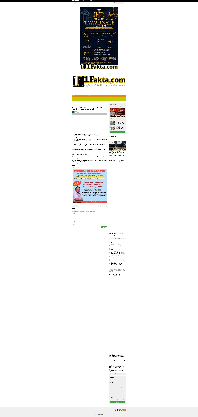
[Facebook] (115, 410)
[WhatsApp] (123, 410)
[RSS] (125, 410)
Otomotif (88, 95)
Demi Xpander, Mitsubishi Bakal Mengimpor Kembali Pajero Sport (120, 399)
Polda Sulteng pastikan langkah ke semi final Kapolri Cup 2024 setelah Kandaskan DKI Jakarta (118, 246)
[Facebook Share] (98, 206)
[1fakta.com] (99, 81)
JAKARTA (109, 97)
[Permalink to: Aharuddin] (73, 111)
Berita (76, 95)
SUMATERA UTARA (104, 97)
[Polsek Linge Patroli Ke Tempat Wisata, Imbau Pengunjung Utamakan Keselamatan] (117, 390)
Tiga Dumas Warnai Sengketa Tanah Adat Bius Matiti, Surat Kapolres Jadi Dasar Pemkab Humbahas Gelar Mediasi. (118, 260)
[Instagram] (121, 410)
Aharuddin (75, 111)
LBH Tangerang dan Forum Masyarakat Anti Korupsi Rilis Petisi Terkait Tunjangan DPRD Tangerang (118, 249)
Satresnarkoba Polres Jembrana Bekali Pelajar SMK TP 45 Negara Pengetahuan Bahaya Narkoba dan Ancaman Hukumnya (117, 352)
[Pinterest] (119, 410)
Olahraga (92, 95)
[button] (123, 3)
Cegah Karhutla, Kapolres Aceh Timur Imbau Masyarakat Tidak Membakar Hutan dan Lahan (96, 0)
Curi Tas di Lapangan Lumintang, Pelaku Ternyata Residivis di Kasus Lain (116, 371)
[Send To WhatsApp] (106, 206)
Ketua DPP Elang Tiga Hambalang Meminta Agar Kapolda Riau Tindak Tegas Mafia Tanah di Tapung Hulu (117, 264)
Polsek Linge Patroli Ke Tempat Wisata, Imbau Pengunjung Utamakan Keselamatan (119, 393)
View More (117, 131)
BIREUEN (97, 97)
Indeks (76, 2)
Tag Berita (97, 95)
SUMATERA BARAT (92, 97)
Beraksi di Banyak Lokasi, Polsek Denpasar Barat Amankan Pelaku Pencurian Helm (116, 367)
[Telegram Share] (104, 206)
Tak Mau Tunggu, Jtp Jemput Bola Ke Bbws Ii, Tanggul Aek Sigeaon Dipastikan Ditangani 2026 (120, 128)
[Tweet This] (100, 206)
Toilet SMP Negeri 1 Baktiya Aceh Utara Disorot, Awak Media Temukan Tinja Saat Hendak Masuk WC (120, 123)
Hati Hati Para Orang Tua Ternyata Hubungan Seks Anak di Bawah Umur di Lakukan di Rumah (118, 257)
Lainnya (109, 95)
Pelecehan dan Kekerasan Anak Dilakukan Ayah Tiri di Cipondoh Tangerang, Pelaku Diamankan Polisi (122, 234)
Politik (84, 95)
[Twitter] (117, 410)
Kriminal (80, 95)
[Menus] (73, 3)
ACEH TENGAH (84, 97)
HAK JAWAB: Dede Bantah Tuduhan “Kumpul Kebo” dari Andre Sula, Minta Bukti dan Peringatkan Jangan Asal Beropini (116, 363)
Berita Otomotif (103, 95)
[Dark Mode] (125, 3)
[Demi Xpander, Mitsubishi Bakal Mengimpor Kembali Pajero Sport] (117, 396)
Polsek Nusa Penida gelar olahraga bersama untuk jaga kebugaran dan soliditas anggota (112, 234)
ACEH (74, 97)
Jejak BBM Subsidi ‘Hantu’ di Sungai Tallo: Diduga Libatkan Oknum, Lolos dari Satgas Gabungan (116, 356)
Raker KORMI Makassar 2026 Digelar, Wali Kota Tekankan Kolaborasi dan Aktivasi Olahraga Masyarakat (117, 152)
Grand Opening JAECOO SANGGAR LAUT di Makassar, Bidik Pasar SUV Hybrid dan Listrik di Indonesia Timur (120, 387)
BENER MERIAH (78, 97)
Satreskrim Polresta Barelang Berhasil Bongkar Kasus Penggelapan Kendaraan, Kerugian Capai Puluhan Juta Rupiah (117, 360)
